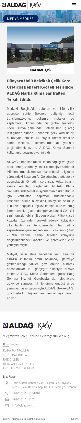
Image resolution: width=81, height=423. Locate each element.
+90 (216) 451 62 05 (23, 399)
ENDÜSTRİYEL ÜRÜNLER (18, 368)
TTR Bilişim (72, 419)
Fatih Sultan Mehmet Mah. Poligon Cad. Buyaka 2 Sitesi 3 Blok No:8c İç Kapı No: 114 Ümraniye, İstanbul (44, 385)
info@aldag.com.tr (23, 405)
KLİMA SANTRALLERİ (16, 350)
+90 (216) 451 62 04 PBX (26, 393)
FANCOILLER (11, 359)
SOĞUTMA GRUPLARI (16, 355)
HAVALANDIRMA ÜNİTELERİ (20, 364)
